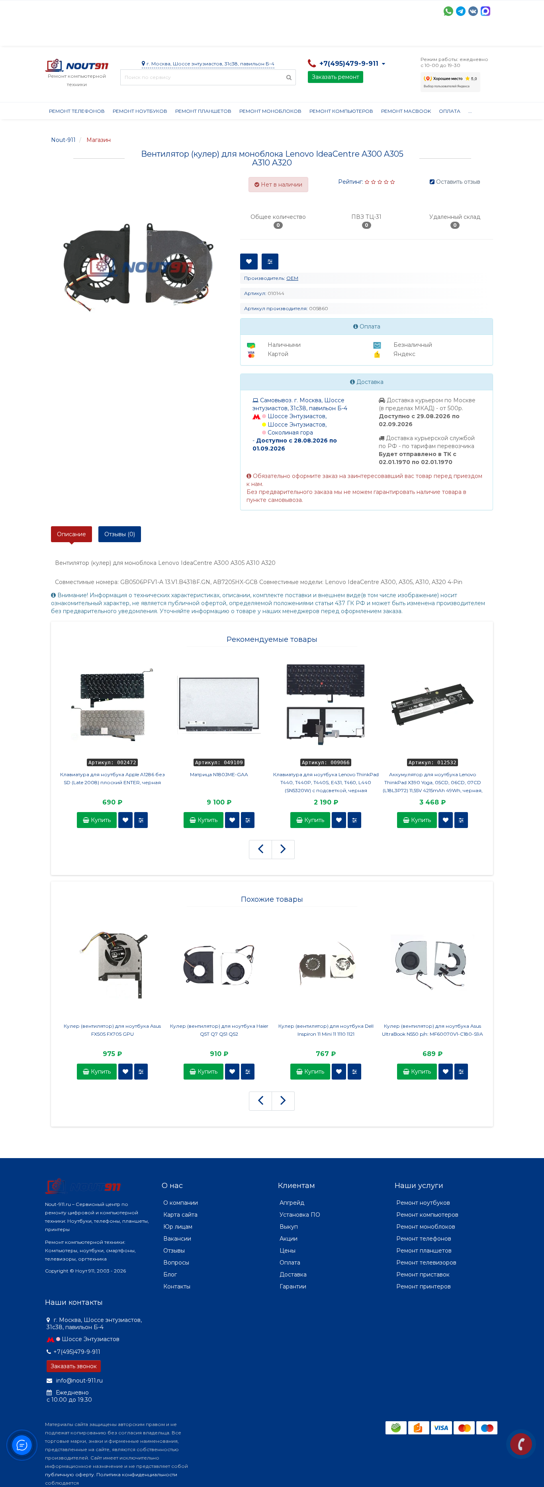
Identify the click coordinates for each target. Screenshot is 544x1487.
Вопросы (176, 1262)
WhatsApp (448, 11)
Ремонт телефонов (77, 111)
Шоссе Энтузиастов (90, 1339)
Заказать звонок (74, 1366)
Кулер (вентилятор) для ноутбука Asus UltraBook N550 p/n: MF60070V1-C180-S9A (432, 1030)
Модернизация (259, 35)
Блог (170, 1274)
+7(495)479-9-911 (76, 1351)
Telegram (461, 11)
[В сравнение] (141, 820)
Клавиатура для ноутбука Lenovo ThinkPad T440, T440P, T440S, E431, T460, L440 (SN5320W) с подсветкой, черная (326, 782)
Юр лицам (177, 1226)
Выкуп (289, 1226)
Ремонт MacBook (406, 111)
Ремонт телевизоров (426, 1262)
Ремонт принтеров (423, 1286)
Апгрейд (292, 1202)
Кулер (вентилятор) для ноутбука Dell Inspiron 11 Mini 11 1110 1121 (326, 1030)
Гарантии (342, 35)
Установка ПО (300, 1214)
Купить (100, 820)
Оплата (153, 35)
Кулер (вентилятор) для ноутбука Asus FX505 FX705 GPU (112, 1030)
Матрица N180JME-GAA (219, 774)
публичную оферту (69, 1474)
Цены (287, 1250)
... (470, 111)
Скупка (215, 35)
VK (473, 11)
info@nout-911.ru (79, 1380)
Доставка (117, 35)
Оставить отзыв (458, 181)
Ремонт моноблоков (270, 111)
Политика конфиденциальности (136, 1474)
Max (485, 11)
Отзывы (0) (119, 534)
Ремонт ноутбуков (140, 111)
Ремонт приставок (423, 1274)
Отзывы (378, 35)
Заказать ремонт (335, 77)
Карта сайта (180, 1214)
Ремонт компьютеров (341, 111)
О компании (74, 35)
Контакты (414, 35)
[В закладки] (125, 820)
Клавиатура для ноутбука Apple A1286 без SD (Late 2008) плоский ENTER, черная (112, 778)
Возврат (305, 35)
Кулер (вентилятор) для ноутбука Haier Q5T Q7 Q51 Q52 (219, 1030)
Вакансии (177, 1238)
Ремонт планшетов (203, 111)
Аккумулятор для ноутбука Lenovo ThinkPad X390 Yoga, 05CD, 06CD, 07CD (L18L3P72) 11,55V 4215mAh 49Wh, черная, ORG (433, 783)
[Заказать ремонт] (521, 1444)
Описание (71, 534)
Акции (184, 35)
